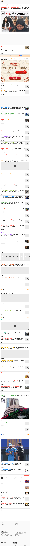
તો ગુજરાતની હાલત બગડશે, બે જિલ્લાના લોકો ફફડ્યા (20, 536)
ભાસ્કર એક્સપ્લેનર (3, 171)
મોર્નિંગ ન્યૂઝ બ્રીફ (2, 533)
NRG (1, 495)
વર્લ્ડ (1, 53)
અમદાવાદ (2, 134)
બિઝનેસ (2, 420)
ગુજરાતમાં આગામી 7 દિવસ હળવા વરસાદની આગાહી (5, 536)
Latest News (16, 524)
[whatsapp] (28, 33)
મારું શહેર (2, 33)
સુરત (1, 378)
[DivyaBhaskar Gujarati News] (2, 1)
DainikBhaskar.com (3, 543)
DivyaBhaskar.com (17, 543)
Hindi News (2, 523)
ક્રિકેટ (2, 111)
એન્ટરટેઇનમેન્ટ (3, 140)
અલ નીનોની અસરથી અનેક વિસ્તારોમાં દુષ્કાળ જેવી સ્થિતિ (6, 535)
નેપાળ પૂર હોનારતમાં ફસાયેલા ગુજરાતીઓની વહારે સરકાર (20, 533)
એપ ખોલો (15, 542)
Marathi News (16, 523)
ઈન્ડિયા (2, 88)
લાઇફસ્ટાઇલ (2, 217)
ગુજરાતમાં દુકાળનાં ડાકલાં (17, 534)
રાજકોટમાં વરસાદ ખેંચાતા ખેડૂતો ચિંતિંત (4, 537)
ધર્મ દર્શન (2, 275)
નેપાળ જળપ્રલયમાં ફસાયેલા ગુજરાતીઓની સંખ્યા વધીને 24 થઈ (21, 532)
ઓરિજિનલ (2, 94)
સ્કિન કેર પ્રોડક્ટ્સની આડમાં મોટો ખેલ (4, 532)
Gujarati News (2, 524)
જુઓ (15, 545)
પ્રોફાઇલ (25, 545)
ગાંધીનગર (2, 128)
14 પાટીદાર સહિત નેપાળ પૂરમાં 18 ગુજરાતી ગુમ (5, 534)
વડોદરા (2, 384)
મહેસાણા (2, 229)
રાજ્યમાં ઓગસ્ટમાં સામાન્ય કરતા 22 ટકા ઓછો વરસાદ (20, 537)
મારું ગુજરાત (2, 342)
